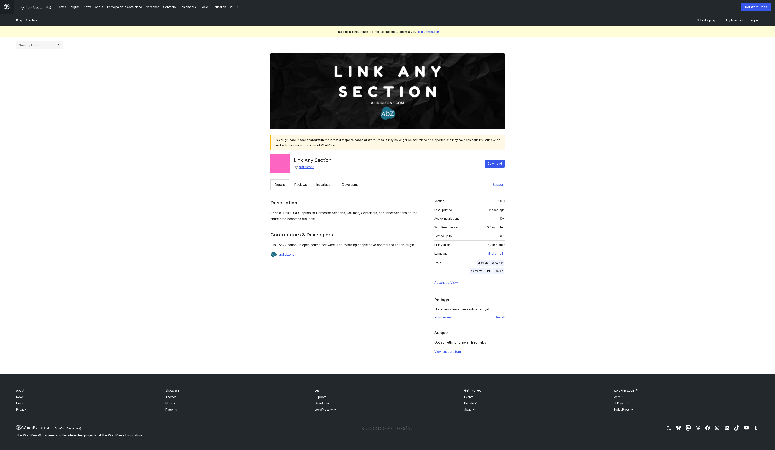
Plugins (170, 403)
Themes (170, 397)
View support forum (448, 352)
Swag (469, 409)
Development (352, 185)
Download (495, 163)
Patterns (171, 409)
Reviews (300, 185)
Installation (324, 185)
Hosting (21, 403)
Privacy (21, 409)
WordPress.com (626, 390)
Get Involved (473, 390)
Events (468, 397)
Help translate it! (428, 31)
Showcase (172, 390)
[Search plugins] (59, 45)
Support (499, 185)
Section (498, 271)
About (20, 390)
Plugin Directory (27, 20)
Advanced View (446, 283)
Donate (471, 403)
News (20, 397)
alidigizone (306, 167)
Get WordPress (756, 7)
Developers (323, 403)
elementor (477, 271)
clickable (483, 262)
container (497, 262)
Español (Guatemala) (68, 428)
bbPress (621, 403)
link (489, 271)
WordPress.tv (325, 409)
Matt (618, 397)
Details (280, 185)
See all (500, 317)
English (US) (496, 253)
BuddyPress (623, 409)
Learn (318, 390)
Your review (443, 317)
